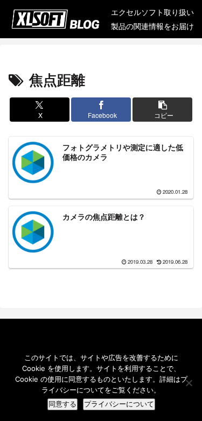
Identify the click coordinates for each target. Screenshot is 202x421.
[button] (162, 109)
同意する (62, 404)
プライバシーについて (119, 404)
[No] (188, 382)
